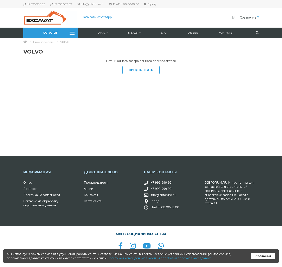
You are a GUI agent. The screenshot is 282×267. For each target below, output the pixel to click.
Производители (96, 182)
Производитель (43, 41)
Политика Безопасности (41, 195)
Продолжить (141, 70)
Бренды (133, 32)
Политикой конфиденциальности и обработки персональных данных (159, 258)
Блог (164, 32)
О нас (102, 32)
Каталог (50, 33)
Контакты (225, 32)
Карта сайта (93, 201)
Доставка (30, 189)
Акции (88, 189)
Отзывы (193, 32)
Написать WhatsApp (97, 17)
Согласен (263, 256)
